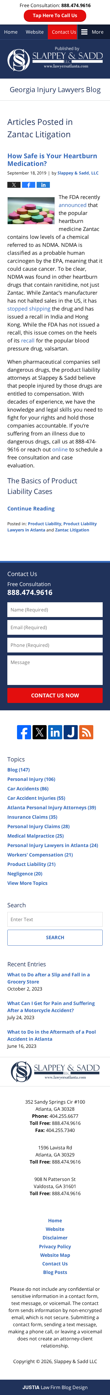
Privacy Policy (55, 1246)
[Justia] (71, 732)
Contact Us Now (55, 695)
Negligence (24, 873)
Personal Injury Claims (38, 826)
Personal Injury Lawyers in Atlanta (52, 845)
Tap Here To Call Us (55, 15)
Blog (18, 769)
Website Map (55, 1255)
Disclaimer (55, 1237)
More (98, 32)
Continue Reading (31, 508)
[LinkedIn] (55, 732)
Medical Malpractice (35, 836)
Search (55, 937)
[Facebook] (24, 732)
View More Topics (27, 883)
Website (35, 32)
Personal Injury (31, 779)
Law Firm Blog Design (55, 1387)
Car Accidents (27, 788)
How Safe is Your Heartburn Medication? (52, 159)
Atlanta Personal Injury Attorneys (51, 807)
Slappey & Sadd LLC (75, 1361)
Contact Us (64, 32)
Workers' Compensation (40, 854)
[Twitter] (40, 732)
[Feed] (86, 732)
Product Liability (44, 523)
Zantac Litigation (72, 530)
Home (11, 32)
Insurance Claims (32, 817)
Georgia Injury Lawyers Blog (55, 59)
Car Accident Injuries (36, 798)
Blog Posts (55, 1272)
